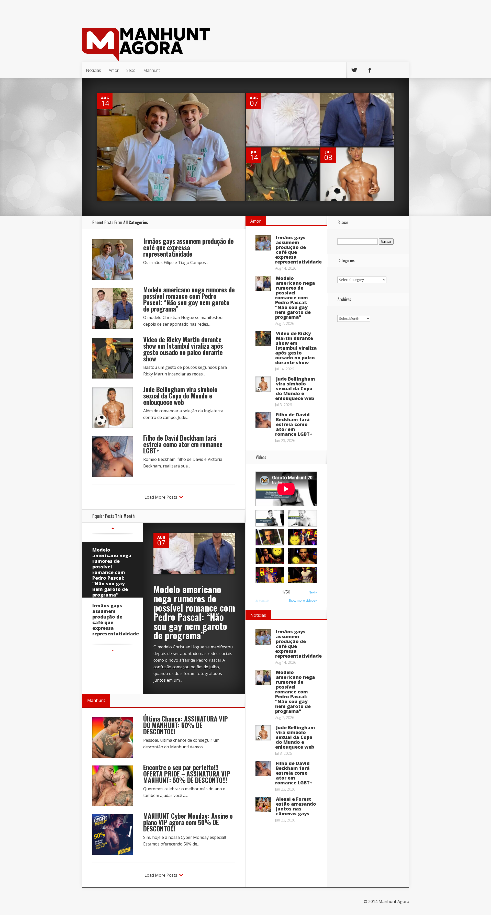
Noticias (258, 615)
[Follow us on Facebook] (369, 70)
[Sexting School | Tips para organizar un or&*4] (269, 556)
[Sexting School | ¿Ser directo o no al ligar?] (302, 575)
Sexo (131, 70)
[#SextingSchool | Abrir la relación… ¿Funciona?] (302, 537)
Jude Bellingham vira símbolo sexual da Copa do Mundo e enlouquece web (180, 395)
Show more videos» (302, 600)
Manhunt (151, 70)
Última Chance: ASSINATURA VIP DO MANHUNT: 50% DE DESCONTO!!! (185, 725)
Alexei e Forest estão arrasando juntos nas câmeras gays (296, 806)
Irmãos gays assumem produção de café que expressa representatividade (188, 247)
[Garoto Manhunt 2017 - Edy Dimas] (269, 518)
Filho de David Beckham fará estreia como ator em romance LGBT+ (182, 444)
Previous (112, 528)
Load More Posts (160, 497)
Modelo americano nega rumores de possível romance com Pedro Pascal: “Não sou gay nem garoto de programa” (189, 299)
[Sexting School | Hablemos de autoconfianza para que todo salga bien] (302, 556)
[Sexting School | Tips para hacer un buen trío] (269, 575)
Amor (114, 70)
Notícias (93, 70)
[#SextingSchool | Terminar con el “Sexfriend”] (269, 537)
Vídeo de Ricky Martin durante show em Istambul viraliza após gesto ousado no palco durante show (183, 349)
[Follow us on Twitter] (354, 70)
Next (112, 650)
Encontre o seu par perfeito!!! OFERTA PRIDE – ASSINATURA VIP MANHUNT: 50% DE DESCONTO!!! (186, 773)
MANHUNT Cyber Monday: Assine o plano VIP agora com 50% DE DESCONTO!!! (188, 822)
